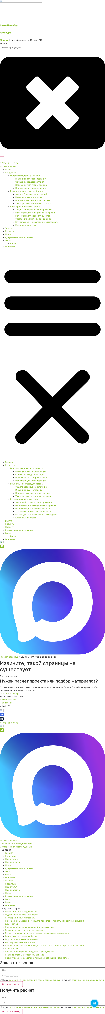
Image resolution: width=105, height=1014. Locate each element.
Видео (13, 243)
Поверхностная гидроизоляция (31, 185)
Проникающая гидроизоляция (30, 188)
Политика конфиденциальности (16, 843)
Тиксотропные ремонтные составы (33, 203)
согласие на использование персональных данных (34, 980)
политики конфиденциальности (88, 980)
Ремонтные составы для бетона (26, 191)
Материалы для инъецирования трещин (35, 212)
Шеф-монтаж (11, 924)
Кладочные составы (25, 225)
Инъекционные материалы (28, 197)
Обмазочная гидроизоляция (29, 182)
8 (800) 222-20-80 (9, 163)
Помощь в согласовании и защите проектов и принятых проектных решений (44, 920)
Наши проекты (12, 862)
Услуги (8, 228)
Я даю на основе (53, 980)
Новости (9, 234)
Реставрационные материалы (25, 206)
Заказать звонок (8, 166)
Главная (9, 169)
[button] (52, 354)
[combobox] (52, 47)
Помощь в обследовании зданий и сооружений (29, 927)
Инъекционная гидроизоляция (30, 178)
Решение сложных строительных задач (25, 930)
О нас (8, 240)
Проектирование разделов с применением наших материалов (37, 933)
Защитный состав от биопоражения (33, 209)
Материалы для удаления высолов (32, 215)
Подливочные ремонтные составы (32, 200)
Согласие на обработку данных (16, 846)
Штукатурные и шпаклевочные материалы (37, 222)
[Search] (2, 159)
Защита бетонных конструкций (31, 194)
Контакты (10, 246)
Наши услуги (11, 859)
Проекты (9, 231)
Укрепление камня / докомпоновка (33, 219)
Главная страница (9, 657)
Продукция (11, 172)
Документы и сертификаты (19, 237)
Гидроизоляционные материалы (26, 175)
